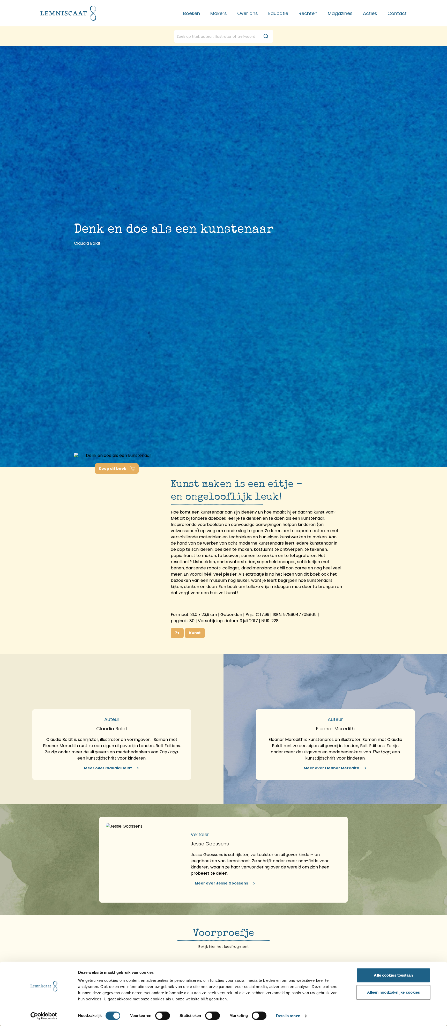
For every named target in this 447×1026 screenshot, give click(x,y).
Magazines (340, 13)
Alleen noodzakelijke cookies (393, 992)
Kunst (195, 632)
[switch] (162, 1016)
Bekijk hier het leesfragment (223, 946)
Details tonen (288, 1016)
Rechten (308, 13)
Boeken (191, 13)
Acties (370, 13)
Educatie (278, 13)
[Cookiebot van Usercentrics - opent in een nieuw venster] (43, 1016)
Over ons (247, 13)
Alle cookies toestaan (393, 975)
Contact (397, 13)
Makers (218, 13)
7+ (177, 632)
